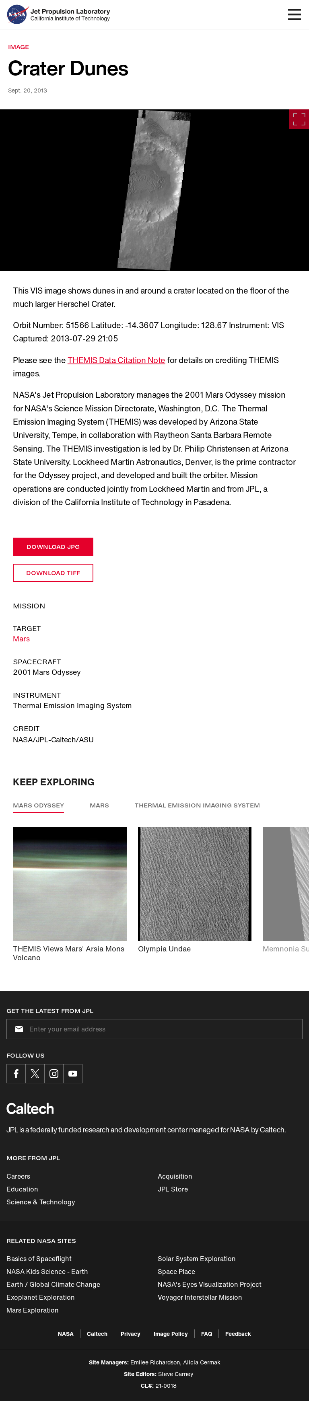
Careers (18, 1176)
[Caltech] (30, 1108)
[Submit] (17, 1029)
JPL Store (173, 1189)
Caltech (97, 1333)
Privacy (130, 1333)
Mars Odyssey (38, 805)
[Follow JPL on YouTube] (72, 1073)
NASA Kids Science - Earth (47, 1271)
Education (22, 1189)
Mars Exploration (32, 1310)
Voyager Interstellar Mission (200, 1297)
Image (18, 47)
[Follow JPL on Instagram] (54, 1073)
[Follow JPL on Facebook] (16, 1073)
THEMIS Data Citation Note (116, 360)
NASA (66, 1333)
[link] (154, 190)
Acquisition (175, 1176)
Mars (21, 638)
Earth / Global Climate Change (53, 1284)
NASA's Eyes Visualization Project (210, 1284)
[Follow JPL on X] (35, 1073)
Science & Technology (40, 1202)
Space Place (176, 1271)
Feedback (238, 1333)
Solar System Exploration (197, 1258)
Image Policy (171, 1333)
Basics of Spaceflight (39, 1258)
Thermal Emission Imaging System (197, 805)
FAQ (206, 1333)
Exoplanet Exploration (40, 1297)
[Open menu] (294, 14)
